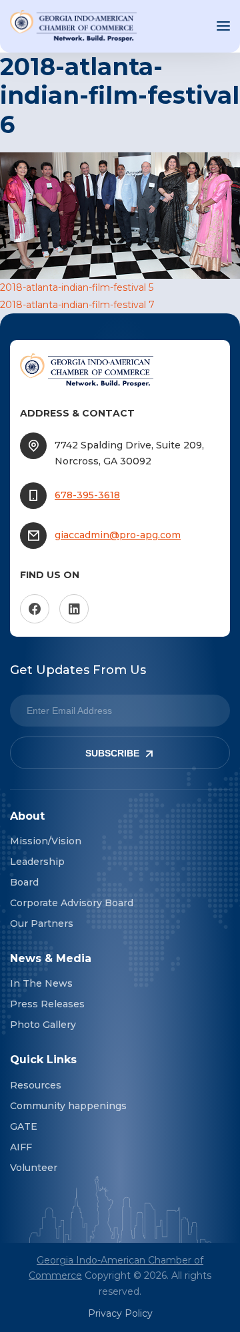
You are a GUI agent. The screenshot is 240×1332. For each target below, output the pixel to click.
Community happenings (68, 1106)
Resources (35, 1085)
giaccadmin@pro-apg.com (118, 535)
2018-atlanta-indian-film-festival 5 (76, 287)
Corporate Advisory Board (71, 903)
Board (24, 882)
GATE (23, 1126)
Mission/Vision (45, 841)
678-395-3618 (87, 495)
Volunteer (33, 1168)
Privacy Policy (120, 1313)
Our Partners (41, 923)
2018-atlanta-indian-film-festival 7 (77, 305)
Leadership (37, 862)
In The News (41, 983)
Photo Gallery (43, 1025)
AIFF (21, 1147)
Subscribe (112, 753)
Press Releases (47, 1004)
